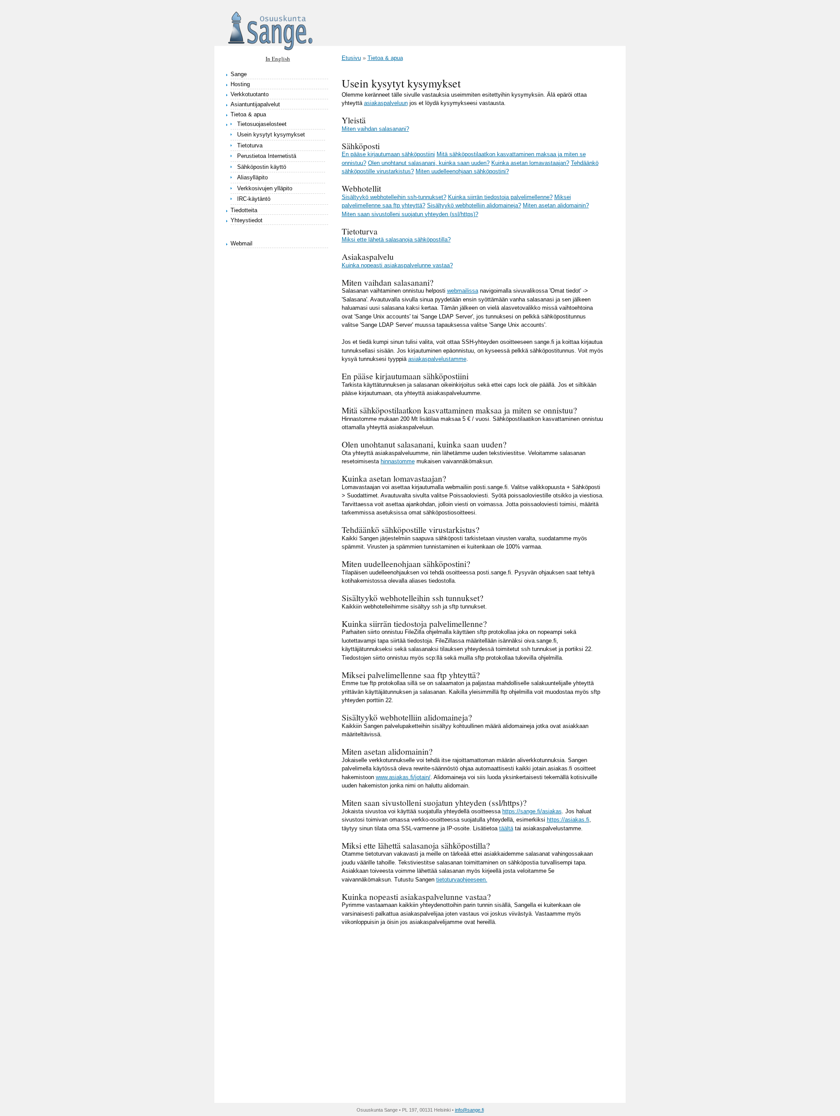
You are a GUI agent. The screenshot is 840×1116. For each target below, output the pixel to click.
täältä (506, 828)
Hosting (240, 84)
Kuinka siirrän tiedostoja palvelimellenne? (500, 197)
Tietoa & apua (248, 114)
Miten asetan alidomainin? (556, 205)
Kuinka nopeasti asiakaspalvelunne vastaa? (397, 265)
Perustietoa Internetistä (266, 156)
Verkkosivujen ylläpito (264, 188)
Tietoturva (249, 145)
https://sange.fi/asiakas (532, 811)
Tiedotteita (244, 210)
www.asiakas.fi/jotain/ (403, 777)
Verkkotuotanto (250, 94)
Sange (239, 74)
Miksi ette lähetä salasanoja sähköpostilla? (396, 239)
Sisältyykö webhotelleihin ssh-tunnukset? (394, 197)
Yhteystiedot (246, 220)
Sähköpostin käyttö (261, 167)
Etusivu (351, 58)
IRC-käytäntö (253, 199)
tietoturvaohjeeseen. (461, 879)
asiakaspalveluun (386, 103)
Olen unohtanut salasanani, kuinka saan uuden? (429, 163)
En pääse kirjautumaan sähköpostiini (388, 154)
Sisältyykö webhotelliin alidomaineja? (474, 205)
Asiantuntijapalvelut (255, 104)
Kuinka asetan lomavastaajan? (530, 163)
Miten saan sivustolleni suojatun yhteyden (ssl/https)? (410, 214)
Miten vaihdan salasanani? (375, 129)
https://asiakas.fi (568, 819)
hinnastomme (398, 461)
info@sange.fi (469, 1110)
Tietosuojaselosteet (262, 124)
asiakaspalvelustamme (437, 359)
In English (278, 59)
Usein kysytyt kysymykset (271, 134)
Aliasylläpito (252, 177)
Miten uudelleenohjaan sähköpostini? (462, 171)
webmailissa (462, 290)
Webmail (241, 243)
